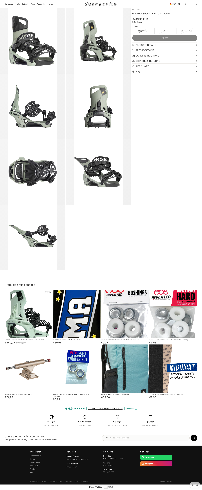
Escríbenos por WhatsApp (150, 425)
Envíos (32, 459)
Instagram (149, 464)
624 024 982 (108, 472)
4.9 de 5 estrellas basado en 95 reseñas (105, 408)
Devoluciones (35, 462)
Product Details (145, 45)
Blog (31, 472)
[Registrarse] (194, 438)
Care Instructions (147, 55)
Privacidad (34, 466)
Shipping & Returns (147, 60)
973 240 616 (108, 465)
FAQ (137, 71)
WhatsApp (149, 457)
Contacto (77, 481)
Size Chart (142, 66)
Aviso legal (68, 481)
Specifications (144, 50)
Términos (33, 469)
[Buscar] (185, 4)
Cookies (85, 481)
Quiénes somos (35, 456)
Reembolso (33, 481)
